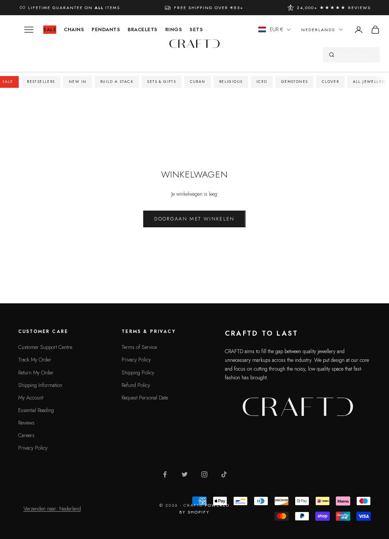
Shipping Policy (138, 372)
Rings (173, 29)
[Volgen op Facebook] (165, 474)
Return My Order (36, 372)
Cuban (198, 81)
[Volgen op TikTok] (224, 474)
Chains (74, 29)
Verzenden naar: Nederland (52, 508)
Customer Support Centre (45, 347)
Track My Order (34, 359)
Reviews (26, 422)
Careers (26, 435)
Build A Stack (116, 81)
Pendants (106, 29)
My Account (30, 397)
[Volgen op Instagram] (204, 474)
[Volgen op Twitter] (184, 474)
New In (77, 81)
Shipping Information (40, 385)
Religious (231, 81)
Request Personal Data (145, 397)
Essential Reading (36, 410)
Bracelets (143, 29)
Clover (330, 81)
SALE (49, 29)
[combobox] (356, 55)
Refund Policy (136, 385)
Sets (196, 29)
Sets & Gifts (161, 81)
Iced (261, 81)
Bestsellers (41, 81)
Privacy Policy (32, 448)
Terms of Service (139, 347)
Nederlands (318, 30)
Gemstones (294, 81)
